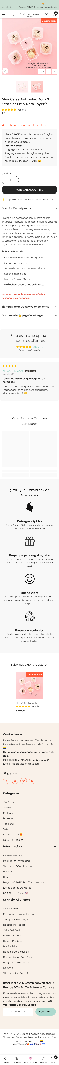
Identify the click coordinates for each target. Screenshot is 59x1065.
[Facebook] (6, 781)
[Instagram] (15, 781)
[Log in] (46, 14)
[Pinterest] (23, 781)
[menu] (3, 14)
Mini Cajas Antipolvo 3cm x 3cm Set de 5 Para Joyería (27, 703)
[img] (10, 366)
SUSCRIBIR (45, 1011)
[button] (48, 71)
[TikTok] (32, 781)
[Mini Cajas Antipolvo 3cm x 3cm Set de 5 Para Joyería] (29, 685)
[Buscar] (12, 14)
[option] (29, 5)
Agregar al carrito (29, 189)
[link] (15, 471)
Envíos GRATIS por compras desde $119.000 (30, 7)
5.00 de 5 (38, 346)
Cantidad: (7, 173)
